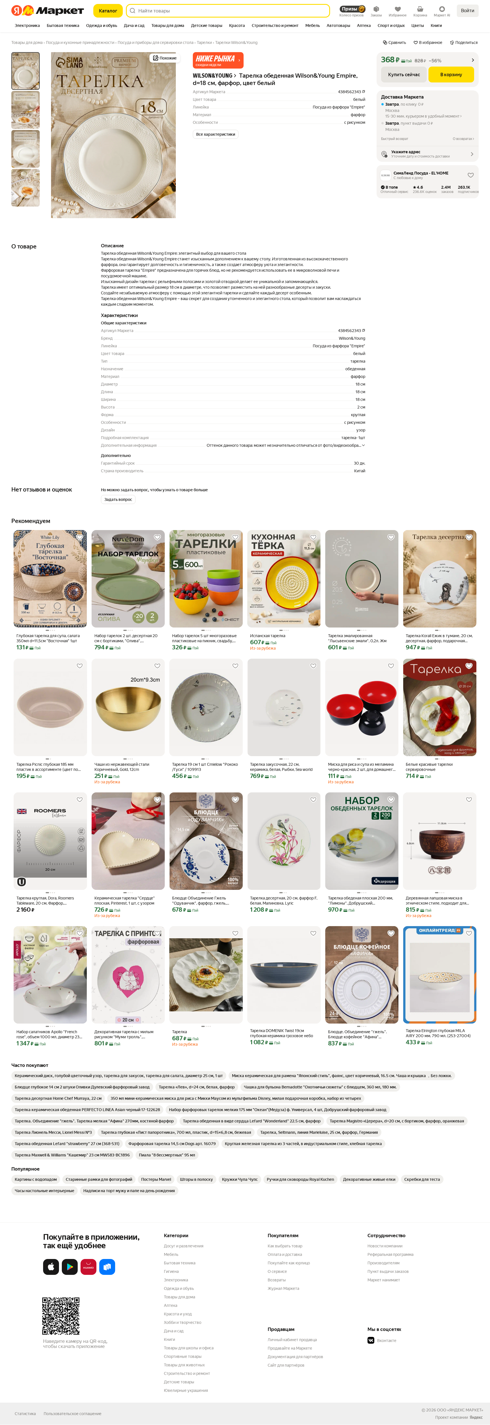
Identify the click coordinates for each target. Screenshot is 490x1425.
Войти (467, 10)
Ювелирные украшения (186, 1390)
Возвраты (277, 1280)
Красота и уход (178, 1314)
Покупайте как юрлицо (289, 1263)
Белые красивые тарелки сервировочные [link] (429, 767)
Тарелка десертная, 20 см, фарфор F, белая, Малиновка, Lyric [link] (283, 900)
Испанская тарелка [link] (267, 635)
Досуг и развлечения (183, 1246)
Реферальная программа (390, 1254)
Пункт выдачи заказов (388, 1271)
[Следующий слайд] (172, 135)
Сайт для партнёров (286, 1365)
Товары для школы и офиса (189, 1348)
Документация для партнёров (295, 1356)
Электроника (176, 1280)
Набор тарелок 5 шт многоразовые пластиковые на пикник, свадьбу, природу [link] (204, 638)
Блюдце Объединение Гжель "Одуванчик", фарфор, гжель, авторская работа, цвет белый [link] (200, 901)
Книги (169, 1339)
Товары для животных (184, 1365)
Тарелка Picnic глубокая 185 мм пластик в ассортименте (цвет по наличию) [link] (47, 767)
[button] (218, 60)
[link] (118, 1075)
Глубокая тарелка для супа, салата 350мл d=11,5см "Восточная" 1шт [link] (48, 638)
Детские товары (179, 1382)
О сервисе (277, 1271)
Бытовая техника (179, 1263)
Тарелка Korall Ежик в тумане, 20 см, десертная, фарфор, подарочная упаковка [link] (439, 638)
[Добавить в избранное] (80, 537)
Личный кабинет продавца (292, 1339)
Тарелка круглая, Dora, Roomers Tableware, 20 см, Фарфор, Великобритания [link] (45, 901)
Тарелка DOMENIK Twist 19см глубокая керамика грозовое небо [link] (281, 1033)
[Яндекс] (476, 1417)
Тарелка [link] (179, 1032)
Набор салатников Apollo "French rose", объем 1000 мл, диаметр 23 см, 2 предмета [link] (47, 1034)
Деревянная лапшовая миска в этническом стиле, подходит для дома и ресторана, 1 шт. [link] (436, 901)
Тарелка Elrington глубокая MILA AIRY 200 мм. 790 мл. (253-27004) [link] (438, 1033)
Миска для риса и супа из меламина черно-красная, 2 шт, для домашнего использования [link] (361, 767)
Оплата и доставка (285, 1254)
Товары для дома (179, 1297)
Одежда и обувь (179, 1288)
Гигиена (171, 1271)
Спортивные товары (183, 1356)
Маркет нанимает (384, 1280)
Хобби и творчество (182, 1322)
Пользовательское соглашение (73, 1413)
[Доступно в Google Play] (70, 1274)
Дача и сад (173, 1331)
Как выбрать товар (285, 1246)
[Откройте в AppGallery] (88, 1274)
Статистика (25, 1413)
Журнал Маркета (283, 1288)
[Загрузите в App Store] (51, 1274)
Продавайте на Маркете (290, 1348)
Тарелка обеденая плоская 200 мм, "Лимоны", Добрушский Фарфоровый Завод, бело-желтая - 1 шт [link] (361, 901)
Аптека (170, 1305)
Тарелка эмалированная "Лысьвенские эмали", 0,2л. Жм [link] (357, 638)
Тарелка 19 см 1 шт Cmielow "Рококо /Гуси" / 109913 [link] (205, 767)
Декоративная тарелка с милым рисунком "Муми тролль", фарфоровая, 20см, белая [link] (123, 1034)
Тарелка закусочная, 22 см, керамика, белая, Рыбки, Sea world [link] (281, 767)
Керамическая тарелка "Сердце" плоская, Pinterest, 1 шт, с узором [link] (124, 900)
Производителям (384, 1263)
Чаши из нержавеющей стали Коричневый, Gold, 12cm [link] (121, 767)
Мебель (171, 1254)
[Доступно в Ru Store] (107, 1274)
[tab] (27, 26)
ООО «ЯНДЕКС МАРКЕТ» (460, 1410)
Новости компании (385, 1246)
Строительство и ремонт (187, 1373)
